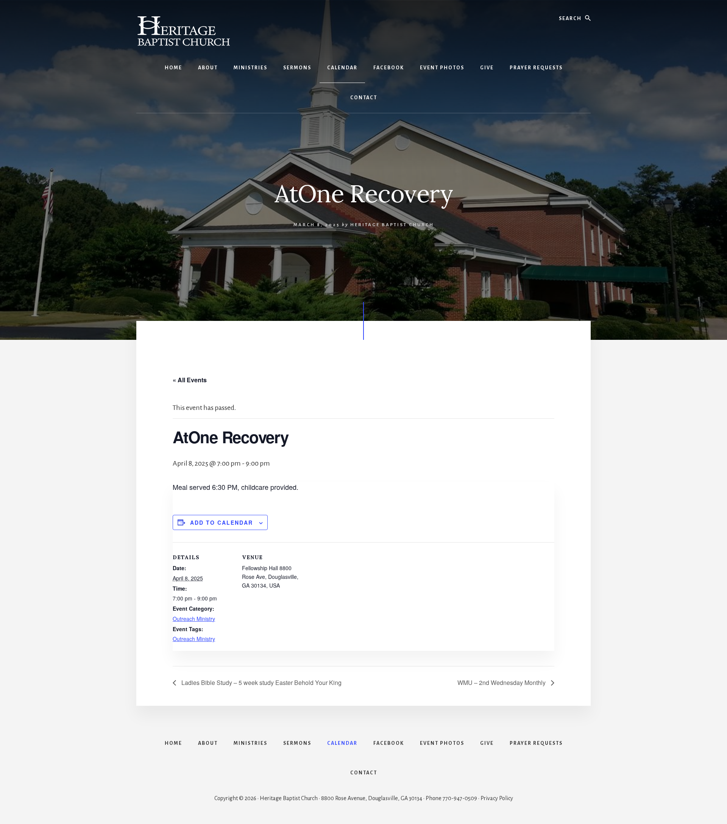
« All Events (190, 379)
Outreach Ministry (194, 618)
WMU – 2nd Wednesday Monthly (502, 682)
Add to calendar (221, 522)
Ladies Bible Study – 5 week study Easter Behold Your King (261, 682)
